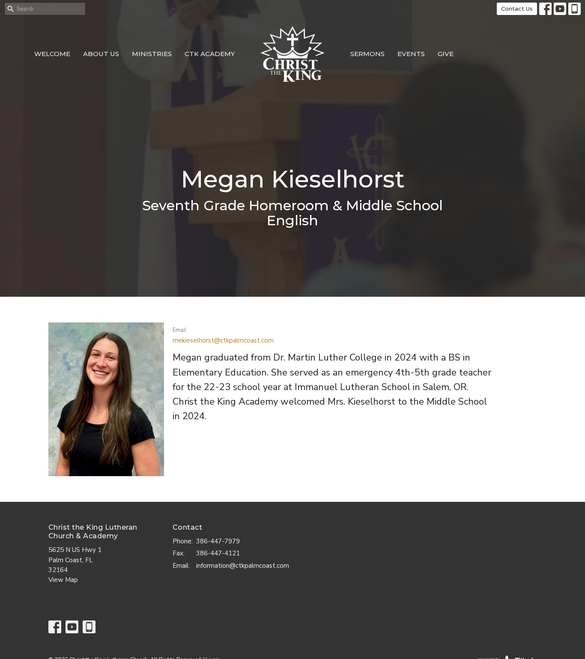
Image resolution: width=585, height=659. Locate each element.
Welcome (52, 54)
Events (411, 54)
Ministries (152, 54)
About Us (101, 54)
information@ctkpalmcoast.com (242, 565)
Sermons (367, 54)
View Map (63, 580)
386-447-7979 (218, 541)
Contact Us (517, 8)
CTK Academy (210, 54)
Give (446, 54)
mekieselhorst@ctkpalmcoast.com (223, 340)
